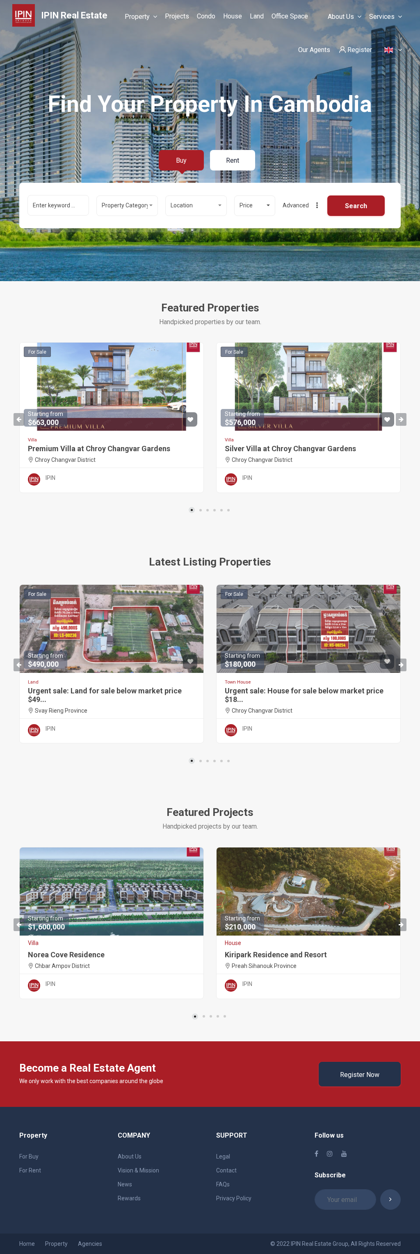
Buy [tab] (181, 160)
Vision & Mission (138, 1170)
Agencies (90, 1243)
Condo (206, 16)
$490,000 (45, 660)
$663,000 (45, 419)
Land (257, 16)
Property (137, 16)
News (125, 1184)
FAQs (223, 1184)
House (232, 16)
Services (382, 16)
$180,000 (242, 660)
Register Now (359, 1075)
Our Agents (314, 50)
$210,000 (242, 923)
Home (27, 1243)
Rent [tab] (232, 160)
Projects (177, 16)
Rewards (129, 1198)
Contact (226, 1170)
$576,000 (242, 419)
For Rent (30, 1170)
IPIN (50, 478)
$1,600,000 (46, 923)
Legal (223, 1156)
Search (356, 206)
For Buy (29, 1156)
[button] (127, 205)
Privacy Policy (233, 1198)
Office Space (290, 16)
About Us (341, 16)
